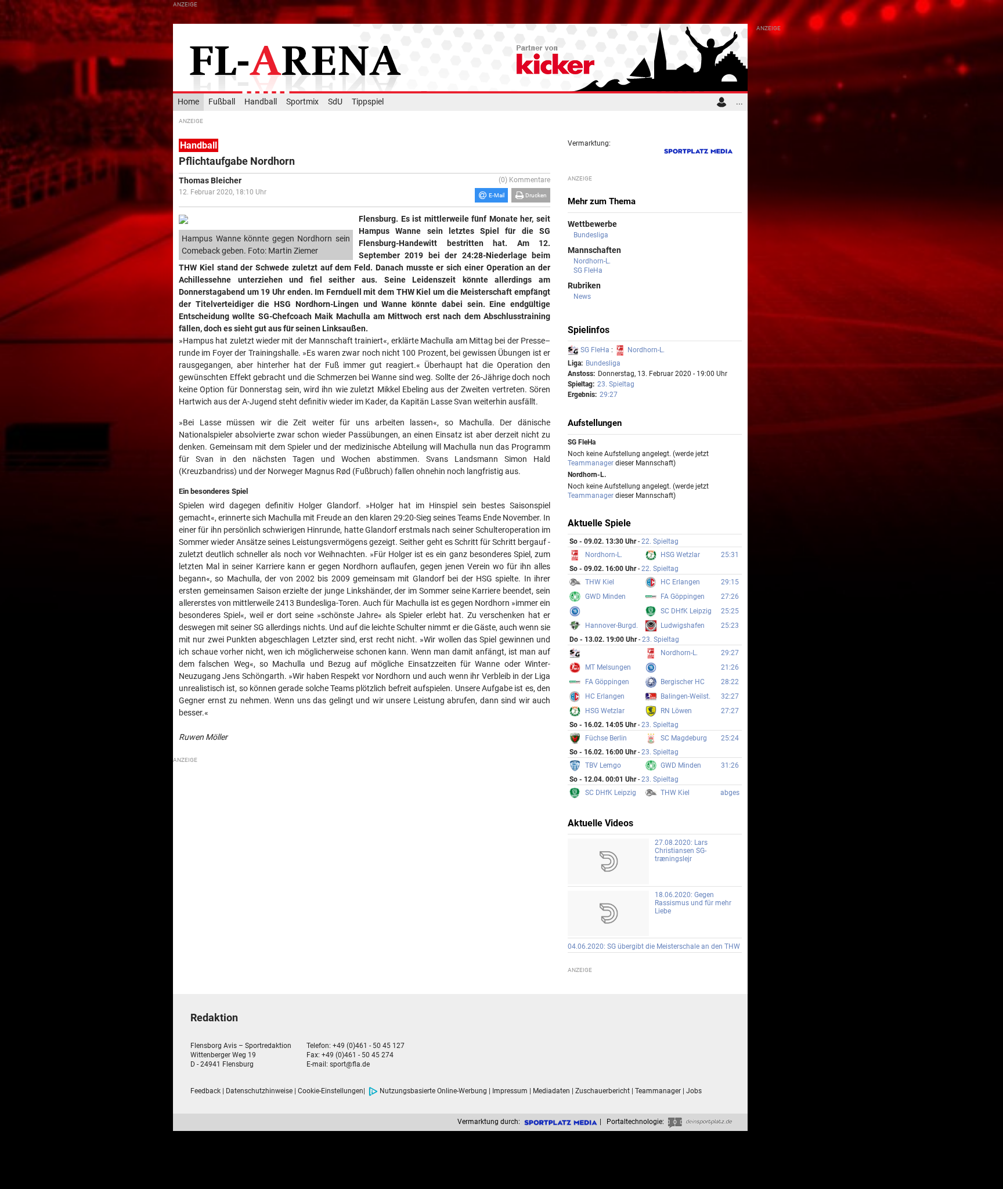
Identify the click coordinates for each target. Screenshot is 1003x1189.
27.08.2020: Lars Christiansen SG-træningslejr (681, 851)
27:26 (730, 596)
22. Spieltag (660, 541)
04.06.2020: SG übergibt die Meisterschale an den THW (654, 946)
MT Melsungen (608, 667)
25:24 (730, 738)
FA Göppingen (683, 596)
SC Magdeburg (684, 738)
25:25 (730, 611)
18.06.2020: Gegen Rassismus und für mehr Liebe (693, 903)
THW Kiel (599, 582)
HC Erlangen (680, 582)
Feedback (205, 1091)
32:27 (730, 696)
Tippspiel (368, 102)
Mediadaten (551, 1091)
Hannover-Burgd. (611, 625)
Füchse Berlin (606, 738)
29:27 (609, 395)
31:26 (730, 765)
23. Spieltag (615, 384)
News (582, 296)
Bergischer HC (683, 682)
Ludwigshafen (683, 625)
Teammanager (591, 463)
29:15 (730, 582)
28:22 (730, 682)
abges (729, 793)
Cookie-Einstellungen (330, 1091)
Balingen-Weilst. (685, 696)
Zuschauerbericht (602, 1091)
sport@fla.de (350, 1064)
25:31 (730, 555)
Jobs (694, 1091)
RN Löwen (676, 711)
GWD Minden (605, 596)
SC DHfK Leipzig (686, 611)
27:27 (730, 711)
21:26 (730, 667)
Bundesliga (590, 235)
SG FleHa (587, 270)
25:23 (730, 625)
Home (188, 102)
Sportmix (302, 102)
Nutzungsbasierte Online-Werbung (433, 1091)
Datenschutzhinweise (259, 1091)
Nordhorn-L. (592, 261)
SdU (335, 102)
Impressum (510, 1091)
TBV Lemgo (603, 765)
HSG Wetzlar (680, 555)
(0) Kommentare (524, 180)
